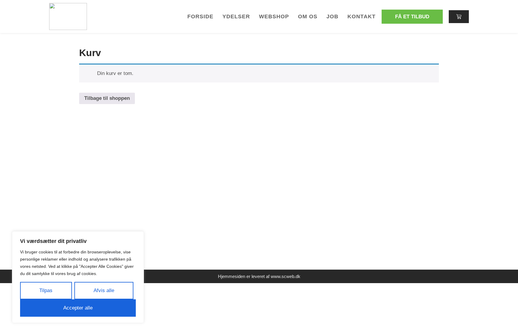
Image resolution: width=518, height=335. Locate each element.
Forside (200, 16)
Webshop (274, 16)
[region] (78, 277)
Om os (307, 16)
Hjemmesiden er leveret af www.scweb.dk (259, 276)
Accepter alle (78, 308)
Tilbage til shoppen (107, 98)
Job (332, 16)
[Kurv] (459, 16)
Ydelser (236, 16)
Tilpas (45, 290)
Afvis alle (104, 290)
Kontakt (361, 16)
